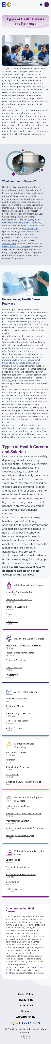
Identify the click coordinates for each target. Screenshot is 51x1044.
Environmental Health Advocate (21, 874)
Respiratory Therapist (16, 706)
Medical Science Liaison (17, 720)
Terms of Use (25, 1005)
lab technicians (30, 228)
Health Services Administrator (20, 652)
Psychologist (11, 759)
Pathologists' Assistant (16, 698)
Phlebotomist (12, 674)
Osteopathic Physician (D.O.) (19, 599)
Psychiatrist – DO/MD (16, 752)
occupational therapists (29, 222)
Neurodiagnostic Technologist (20, 835)
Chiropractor (12, 621)
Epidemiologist (13, 859)
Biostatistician (12, 881)
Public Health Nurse (15, 889)
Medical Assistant (14, 667)
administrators (9, 243)
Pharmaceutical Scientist (17, 820)
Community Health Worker (18, 867)
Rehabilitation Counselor (17, 767)
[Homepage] (6, 4)
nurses (23, 360)
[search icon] (46, 4)
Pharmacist (11, 614)
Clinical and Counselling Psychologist (23, 781)
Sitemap (25, 1011)
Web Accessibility (25, 1016)
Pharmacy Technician (16, 660)
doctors (15, 360)
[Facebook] (23, 1037)
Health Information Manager (19, 806)
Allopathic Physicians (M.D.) (19, 592)
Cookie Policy (25, 994)
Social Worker (12, 774)
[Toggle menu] (41, 5)
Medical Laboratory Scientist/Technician (25, 828)
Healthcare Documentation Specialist (23, 645)
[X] (28, 1037)
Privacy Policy (25, 999)
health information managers (16, 246)
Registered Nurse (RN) (16, 606)
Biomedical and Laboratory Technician (24, 813)
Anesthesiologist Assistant (18, 713)
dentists (21, 363)
